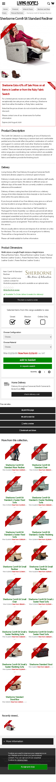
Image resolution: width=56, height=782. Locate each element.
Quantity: (34, 371)
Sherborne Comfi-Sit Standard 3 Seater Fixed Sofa (14, 535)
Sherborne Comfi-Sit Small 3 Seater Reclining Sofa (14, 666)
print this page (28, 410)
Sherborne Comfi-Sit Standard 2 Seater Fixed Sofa (14, 500)
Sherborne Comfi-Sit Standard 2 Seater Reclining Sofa (41, 500)
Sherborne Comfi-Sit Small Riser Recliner (41, 568)
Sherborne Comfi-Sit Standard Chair (41, 466)
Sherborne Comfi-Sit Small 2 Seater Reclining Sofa (14, 633)
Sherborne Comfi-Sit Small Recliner (14, 568)
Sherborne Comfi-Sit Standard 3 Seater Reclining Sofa (41, 535)
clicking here (22, 760)
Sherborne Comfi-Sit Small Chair (14, 601)
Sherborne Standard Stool (40, 664)
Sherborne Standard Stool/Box (14, 698)
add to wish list (28, 417)
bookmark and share (28, 430)
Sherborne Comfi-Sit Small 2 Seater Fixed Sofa (41, 601)
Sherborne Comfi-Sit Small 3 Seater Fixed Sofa (41, 633)
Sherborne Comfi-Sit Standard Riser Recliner (14, 466)
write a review (28, 423)
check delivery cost (31, 394)
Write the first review (11, 290)
